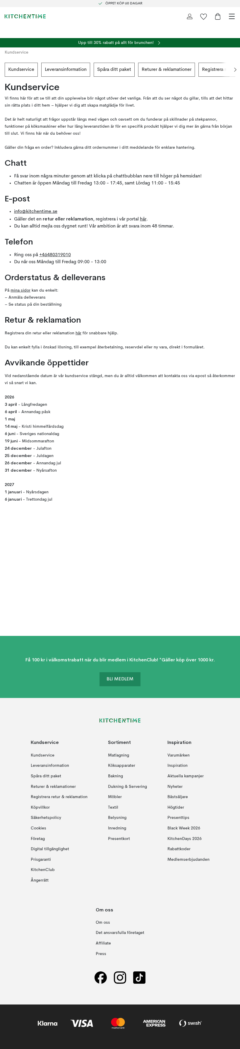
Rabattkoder (179, 849)
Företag (38, 838)
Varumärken (178, 755)
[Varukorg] (218, 16)
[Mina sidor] (190, 16)
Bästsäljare (177, 797)
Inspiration (177, 766)
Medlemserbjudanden (188, 859)
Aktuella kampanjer (185, 776)
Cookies (38, 828)
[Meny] (232, 16)
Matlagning (118, 755)
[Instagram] (120, 977)
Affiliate (103, 943)
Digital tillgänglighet (50, 849)
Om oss (103, 922)
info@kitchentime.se (35, 211)
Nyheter (175, 786)
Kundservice (21, 69)
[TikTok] (139, 977)
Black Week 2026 (183, 828)
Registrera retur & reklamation (59, 797)
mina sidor (20, 290)
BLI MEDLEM (120, 679)
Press (101, 954)
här (143, 219)
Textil (113, 807)
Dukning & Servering (127, 786)
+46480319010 (55, 255)
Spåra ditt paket (114, 69)
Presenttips (178, 818)
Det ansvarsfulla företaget (120, 933)
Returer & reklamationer (166, 69)
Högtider (175, 807)
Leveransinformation (66, 69)
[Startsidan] (25, 16)
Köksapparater (121, 766)
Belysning (117, 818)
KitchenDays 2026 (184, 838)
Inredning (117, 828)
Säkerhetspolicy (46, 818)
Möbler (115, 797)
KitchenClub (43, 870)
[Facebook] (100, 977)
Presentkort (119, 838)
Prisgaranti (41, 859)
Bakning (115, 776)
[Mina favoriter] (204, 16)
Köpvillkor (40, 807)
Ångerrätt (40, 880)
